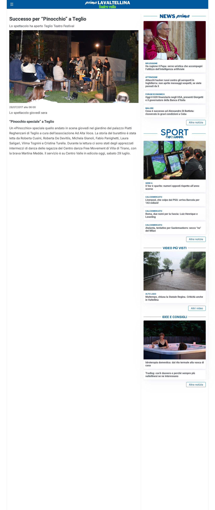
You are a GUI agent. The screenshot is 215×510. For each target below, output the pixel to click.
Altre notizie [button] (196, 122)
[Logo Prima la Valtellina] (107, 4)
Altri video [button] (197, 308)
